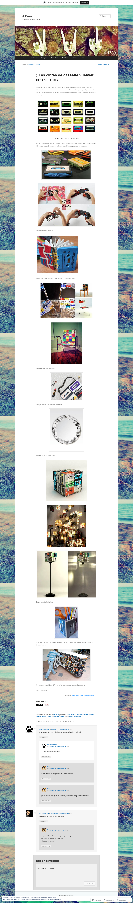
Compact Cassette (82, 715)
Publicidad (74, 58)
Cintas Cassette (71, 715)
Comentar (89, 883)
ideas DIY (44, 716)
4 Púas (27, 16)
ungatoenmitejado (44, 729)
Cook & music (34, 58)
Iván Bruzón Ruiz (44, 814)
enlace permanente (75, 716)
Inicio (24, 58)
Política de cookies (55, 899)
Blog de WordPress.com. (66, 896)
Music (49, 716)
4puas (48, 767)
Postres (83, 58)
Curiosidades (54, 58)
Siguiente (107, 64)
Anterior (98, 64)
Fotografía (44, 58)
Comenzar (84, 2)
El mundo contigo (59, 716)
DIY (90, 715)
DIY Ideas (65, 58)
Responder (43, 737)
